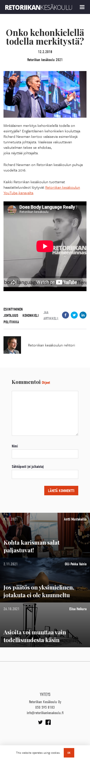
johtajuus (11, 315)
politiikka (11, 322)
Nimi (15, 446)
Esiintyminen (13, 309)
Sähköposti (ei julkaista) (28, 466)
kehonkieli (30, 315)
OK (69, 753)
